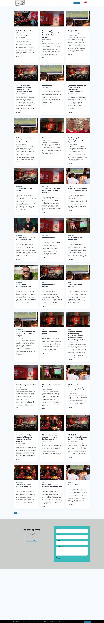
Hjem (37, 3)
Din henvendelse (60, 546)
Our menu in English (85, 3)
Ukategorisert (51, 135)
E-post (58, 534)
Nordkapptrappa (69, 3)
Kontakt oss (77, 3)
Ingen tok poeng (48, 237)
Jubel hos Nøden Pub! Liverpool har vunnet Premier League (24, 33)
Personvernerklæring (66, 621)
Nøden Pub (56, 3)
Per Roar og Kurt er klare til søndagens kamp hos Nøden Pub (77, 140)
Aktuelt (41, 3)
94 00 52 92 (32, 540)
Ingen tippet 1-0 (48, 85)
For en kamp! (47, 138)
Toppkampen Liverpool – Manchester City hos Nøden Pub (51, 190)
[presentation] (26, 18)
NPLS (21, 83)
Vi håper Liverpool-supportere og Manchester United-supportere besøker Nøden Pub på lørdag (76, 336)
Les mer (19, 56)
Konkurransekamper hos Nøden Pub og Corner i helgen (26, 334)
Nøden (43, 135)
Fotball (61, 3)
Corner (18, 83)
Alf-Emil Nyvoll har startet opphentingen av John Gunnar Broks (77, 437)
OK (87, 621)
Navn (57, 528)
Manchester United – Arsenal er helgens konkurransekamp (50, 437)
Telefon (58, 540)
